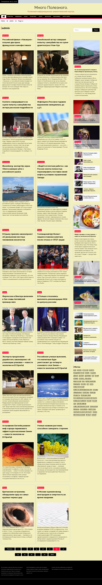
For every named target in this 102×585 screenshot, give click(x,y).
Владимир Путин (78, 373)
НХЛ (88, 384)
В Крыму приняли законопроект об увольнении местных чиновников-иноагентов (17, 237)
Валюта (91, 370)
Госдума (93, 373)
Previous (9, 549)
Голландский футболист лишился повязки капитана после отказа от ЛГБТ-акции (50, 237)
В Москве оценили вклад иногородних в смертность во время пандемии (51, 495)
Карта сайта (66, 16)
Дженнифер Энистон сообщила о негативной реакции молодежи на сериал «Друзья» (85, 119)
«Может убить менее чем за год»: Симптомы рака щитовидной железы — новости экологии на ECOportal (86, 280)
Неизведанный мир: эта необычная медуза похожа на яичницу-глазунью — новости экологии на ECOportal (90, 322)
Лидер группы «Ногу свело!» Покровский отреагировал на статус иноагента (89, 182)
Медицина (18, 16)
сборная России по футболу (82, 412)
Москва (83, 384)
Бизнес (79, 370)
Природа (93, 392)
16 (31, 554)
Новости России (78, 386)
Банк (74, 370)
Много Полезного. (51, 7)
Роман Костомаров (79, 400)
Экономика (56, 16)
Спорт (40, 16)
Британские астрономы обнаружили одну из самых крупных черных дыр (15, 495)
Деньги (75, 375)
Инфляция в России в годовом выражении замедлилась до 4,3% (51, 105)
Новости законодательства (82, 389)
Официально (77, 392)
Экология (48, 16)
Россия (94, 400)
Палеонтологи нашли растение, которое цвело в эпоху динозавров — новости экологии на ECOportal (90, 350)
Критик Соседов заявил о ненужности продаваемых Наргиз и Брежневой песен (90, 154)
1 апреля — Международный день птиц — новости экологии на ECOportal (90, 343)
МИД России (77, 381)
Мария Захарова (90, 381)
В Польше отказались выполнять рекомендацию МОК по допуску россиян (52, 299)
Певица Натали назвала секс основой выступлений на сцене (90, 175)
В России (85, 370)
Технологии (94, 406)
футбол (88, 414)
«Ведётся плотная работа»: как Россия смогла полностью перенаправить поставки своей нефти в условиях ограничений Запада (52, 172)
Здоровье (88, 375)
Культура (10, 16)
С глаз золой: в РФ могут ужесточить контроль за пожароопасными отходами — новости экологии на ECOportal (90, 358)
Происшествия (86, 395)
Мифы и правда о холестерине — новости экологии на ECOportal (86, 235)
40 (44, 554)
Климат (75, 378)
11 (49, 549)
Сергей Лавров (81, 403)
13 (63, 549)
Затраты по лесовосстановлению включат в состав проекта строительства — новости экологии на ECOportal (89, 336)
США (74, 403)
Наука (26, 16)
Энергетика (92, 409)
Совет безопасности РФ (81, 406)
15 (24, 554)
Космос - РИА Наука (85, 378)
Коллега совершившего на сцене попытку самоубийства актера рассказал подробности (17, 105)
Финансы (76, 409)
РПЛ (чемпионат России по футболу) (85, 398)
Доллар (81, 375)
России (89, 400)
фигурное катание (79, 414)
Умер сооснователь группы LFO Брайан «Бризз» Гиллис (89, 168)
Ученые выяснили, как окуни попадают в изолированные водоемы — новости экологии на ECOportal (86, 306)
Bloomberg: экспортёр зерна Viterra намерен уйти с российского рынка (16, 169)
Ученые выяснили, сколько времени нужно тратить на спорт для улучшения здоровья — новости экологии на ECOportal (90, 315)
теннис (94, 412)
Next (52, 554)
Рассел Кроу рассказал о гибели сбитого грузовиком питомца (90, 197)
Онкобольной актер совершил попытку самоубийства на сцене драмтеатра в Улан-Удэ (52, 42)
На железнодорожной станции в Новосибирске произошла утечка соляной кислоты (86, 71)
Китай (97, 375)
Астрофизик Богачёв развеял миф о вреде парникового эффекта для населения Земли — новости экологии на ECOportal (17, 431)
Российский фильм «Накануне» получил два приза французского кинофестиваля (17, 42)
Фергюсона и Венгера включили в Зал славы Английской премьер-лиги (17, 299)
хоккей (94, 414)
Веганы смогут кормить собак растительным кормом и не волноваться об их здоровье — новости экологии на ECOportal (90, 329)
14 (18, 554)
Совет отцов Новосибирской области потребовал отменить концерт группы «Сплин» (89, 161)
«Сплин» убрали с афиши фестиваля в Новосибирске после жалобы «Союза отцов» (90, 190)
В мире (87, 373)
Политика (33, 16)
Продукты (76, 395)
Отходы (95, 389)
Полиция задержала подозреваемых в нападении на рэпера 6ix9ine (86, 145)
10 (43, 549)
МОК (83, 381)
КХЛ (93, 375)
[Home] (3, 16)
